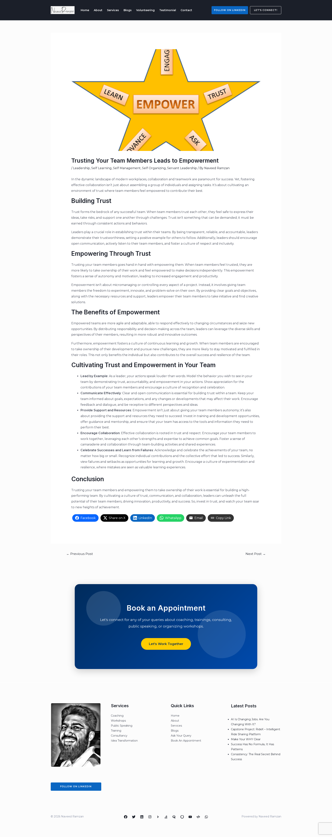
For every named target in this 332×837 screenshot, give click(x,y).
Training (116, 730)
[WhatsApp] (206, 817)
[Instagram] (150, 817)
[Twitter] (133, 817)
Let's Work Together (166, 644)
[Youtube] (190, 817)
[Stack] (166, 817)
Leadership (81, 168)
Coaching (117, 715)
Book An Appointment (186, 740)
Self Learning (101, 168)
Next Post (256, 554)
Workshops (118, 720)
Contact (186, 10)
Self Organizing (154, 168)
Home (85, 10)
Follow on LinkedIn (230, 10)
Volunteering (145, 10)
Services (113, 10)
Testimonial (167, 10)
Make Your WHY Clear (246, 739)
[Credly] (158, 817)
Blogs (128, 10)
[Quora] (174, 817)
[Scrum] (182, 817)
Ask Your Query (181, 735)
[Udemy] (198, 817)
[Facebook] (125, 817)
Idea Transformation (124, 740)
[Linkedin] (142, 817)
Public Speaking (121, 725)
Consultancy (119, 735)
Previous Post (79, 554)
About (98, 10)
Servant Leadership (182, 168)
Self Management (127, 168)
